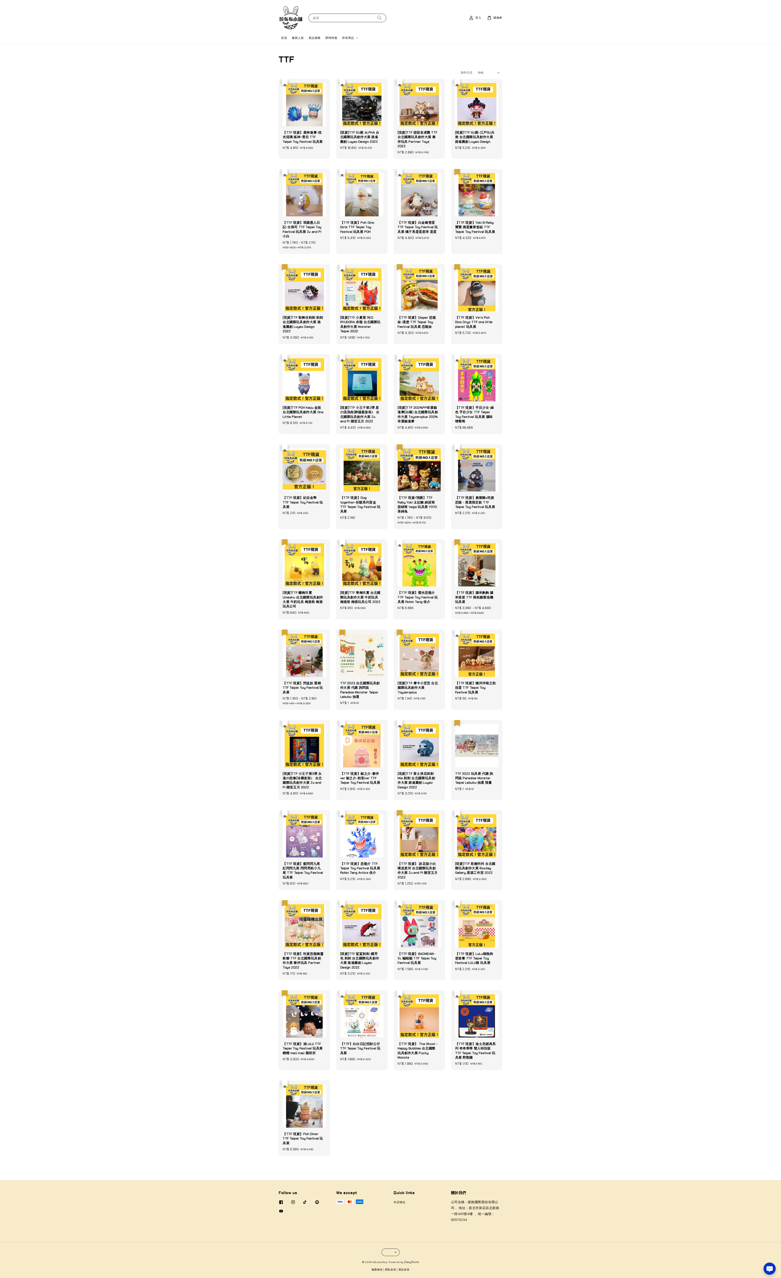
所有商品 (348, 38)
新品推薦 (315, 38)
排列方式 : (467, 72)
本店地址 (399, 1202)
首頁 (284, 38)
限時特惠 (331, 38)
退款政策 (404, 1269)
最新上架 (298, 38)
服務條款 (377, 1269)
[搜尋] (379, 18)
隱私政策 (390, 1269)
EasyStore (411, 1262)
